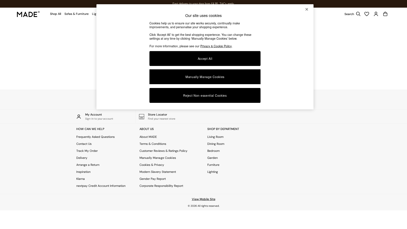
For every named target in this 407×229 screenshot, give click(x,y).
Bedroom (213, 151)
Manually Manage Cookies (157, 158)
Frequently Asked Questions (95, 137)
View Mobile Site (203, 199)
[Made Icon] (28, 14)
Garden (212, 158)
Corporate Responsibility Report (161, 186)
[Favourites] (366, 14)
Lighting (212, 172)
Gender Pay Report (152, 179)
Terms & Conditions (152, 144)
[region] (205, 56)
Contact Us (84, 144)
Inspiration (83, 172)
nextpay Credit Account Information (100, 186)
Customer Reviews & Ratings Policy (163, 151)
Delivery (81, 158)
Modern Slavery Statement (157, 172)
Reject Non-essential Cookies (205, 95)
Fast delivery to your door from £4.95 (204, 3)
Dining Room (215, 144)
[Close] (306, 9)
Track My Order (87, 151)
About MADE (148, 137)
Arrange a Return (87, 165)
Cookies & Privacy (151, 165)
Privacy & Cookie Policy (216, 46)
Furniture (213, 165)
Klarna (80, 179)
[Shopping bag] (385, 14)
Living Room (215, 137)
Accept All (205, 58)
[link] (351, 14)
